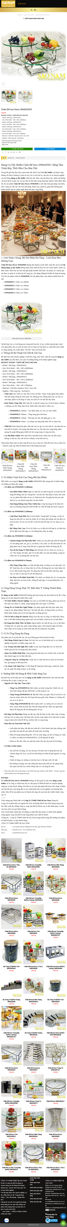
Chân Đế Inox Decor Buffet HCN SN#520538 (55, 1034)
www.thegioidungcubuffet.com (58, 1207)
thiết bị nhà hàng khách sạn (27, 815)
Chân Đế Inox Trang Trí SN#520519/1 (55, 1069)
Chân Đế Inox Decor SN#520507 (33, 1069)
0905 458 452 (55, 1195)
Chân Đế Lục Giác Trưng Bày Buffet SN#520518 (11, 1168)
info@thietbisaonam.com (19, 833)
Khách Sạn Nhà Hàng (48, 803)
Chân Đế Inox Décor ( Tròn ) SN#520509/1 (55, 1168)
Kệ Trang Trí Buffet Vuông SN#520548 (11, 1000)
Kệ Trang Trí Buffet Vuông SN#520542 (33, 1034)
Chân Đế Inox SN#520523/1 (46, 467)
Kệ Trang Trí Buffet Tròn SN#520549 (55, 1000)
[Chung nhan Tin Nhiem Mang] (51, 1216)
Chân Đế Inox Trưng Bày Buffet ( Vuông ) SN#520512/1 (11, 1035)
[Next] (62, 53)
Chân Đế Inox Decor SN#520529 (11, 899)
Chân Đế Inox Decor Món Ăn (42, 15)
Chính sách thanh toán (35, 1183)
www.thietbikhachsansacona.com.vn (55, 1201)
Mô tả (4, 158)
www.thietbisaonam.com (57, 1203)
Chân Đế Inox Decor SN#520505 (55, 1135)
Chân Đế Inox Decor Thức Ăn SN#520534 (11, 866)
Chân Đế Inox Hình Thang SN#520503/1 (33, 1135)
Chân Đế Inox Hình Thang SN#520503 (7, 468)
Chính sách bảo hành (36, 1198)
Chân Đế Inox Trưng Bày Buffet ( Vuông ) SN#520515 (33, 899)
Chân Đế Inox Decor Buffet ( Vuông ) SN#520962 (55, 967)
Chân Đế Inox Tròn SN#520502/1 (11, 1135)
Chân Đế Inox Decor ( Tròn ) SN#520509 (33, 967)
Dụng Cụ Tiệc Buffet (29, 15)
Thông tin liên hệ (20, 158)
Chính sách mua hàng (36, 1187)
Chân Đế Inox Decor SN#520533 (11, 1069)
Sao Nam (37, 1225)
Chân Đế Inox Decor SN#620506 (55, 899)
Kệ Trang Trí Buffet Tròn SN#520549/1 (11, 967)
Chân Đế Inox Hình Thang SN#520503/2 (33, 1000)
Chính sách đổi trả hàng (35, 1194)
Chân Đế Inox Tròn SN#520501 (33, 932)
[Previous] (4, 53)
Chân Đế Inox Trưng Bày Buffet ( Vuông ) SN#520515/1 (55, 933)
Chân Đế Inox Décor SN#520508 (11, 932)
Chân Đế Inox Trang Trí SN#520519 (59, 468)
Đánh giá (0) (11, 158)
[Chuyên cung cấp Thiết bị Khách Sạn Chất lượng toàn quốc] (8, 3)
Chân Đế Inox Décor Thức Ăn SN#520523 (33, 1168)
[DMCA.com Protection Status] (50, 1210)
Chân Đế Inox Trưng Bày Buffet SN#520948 (11, 1102)
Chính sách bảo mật (35, 1202)
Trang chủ (20, 15)
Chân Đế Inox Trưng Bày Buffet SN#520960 (33, 866)
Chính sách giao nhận (36, 1190)
